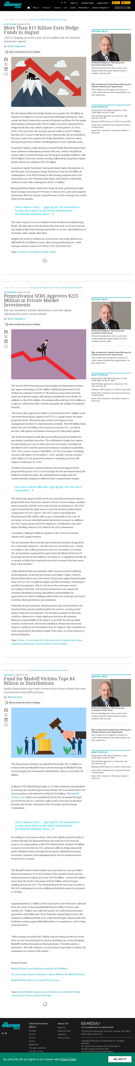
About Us (74, 3)
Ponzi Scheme (25, 995)
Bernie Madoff (24, 992)
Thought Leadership (37, 1048)
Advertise (62, 1034)
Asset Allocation (10, 24)
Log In (116, 2)
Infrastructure (52, 640)
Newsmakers (9, 675)
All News (32, 1030)
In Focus (45, 8)
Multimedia (83, 8)
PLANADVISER (92, 1027)
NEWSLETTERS (102, 3)
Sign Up (126, 2)
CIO (82, 1027)
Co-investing (32, 640)
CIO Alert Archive (36, 1051)
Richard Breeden (43, 995)
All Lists (32, 1037)
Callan (20, 640)
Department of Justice (45, 992)
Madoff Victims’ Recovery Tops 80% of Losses (35, 980)
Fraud (61, 992)
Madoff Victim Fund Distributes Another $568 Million (39, 968)
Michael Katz (15, 697)
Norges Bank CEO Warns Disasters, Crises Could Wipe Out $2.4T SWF (109, 111)
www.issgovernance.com (91, 1034)
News (35, 8)
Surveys (57, 8)
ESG (42, 640)
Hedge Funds (49, 252)
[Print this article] (6, 74)
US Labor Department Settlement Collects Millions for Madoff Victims (48, 974)
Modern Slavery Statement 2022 (95, 1049)
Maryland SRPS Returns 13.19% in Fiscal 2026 (111, 121)
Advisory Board (87, 3)
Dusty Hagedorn (16, 46)
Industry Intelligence (100, 8)
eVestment (22, 252)
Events (73, 8)
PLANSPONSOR (107, 1027)
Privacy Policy (68, 1059)
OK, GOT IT (120, 1059)
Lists (65, 8)
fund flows (35, 252)
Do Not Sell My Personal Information (97, 1051)
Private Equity (59, 643)
